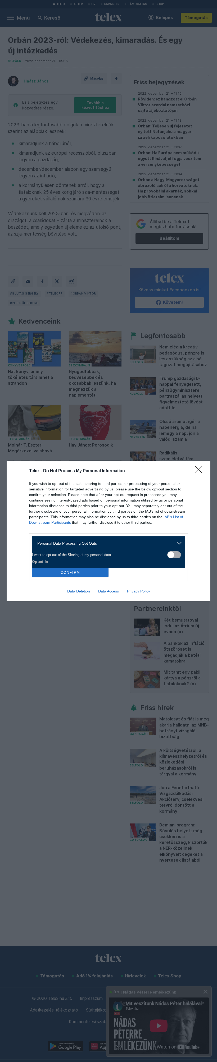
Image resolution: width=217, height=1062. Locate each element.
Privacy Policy (138, 591)
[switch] (174, 554)
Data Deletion (78, 591)
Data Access (108, 591)
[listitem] (106, 543)
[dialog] (108, 531)
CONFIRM (70, 572)
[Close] (200, 471)
